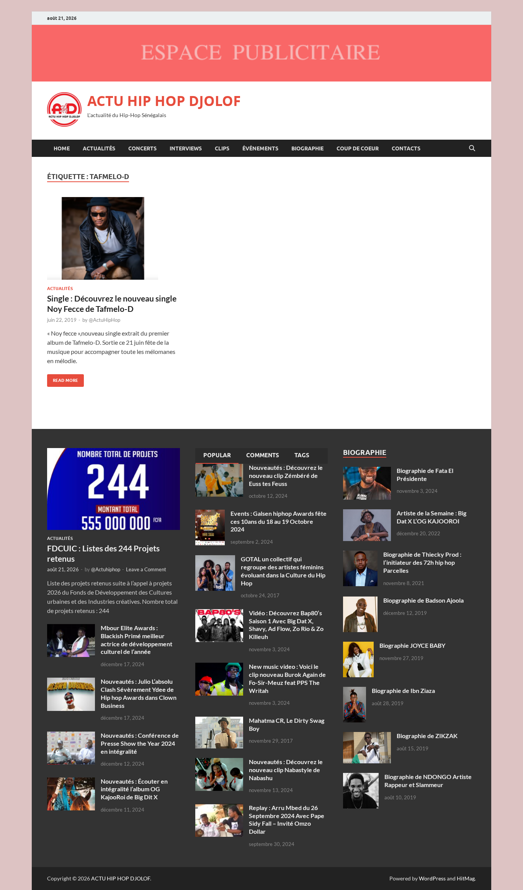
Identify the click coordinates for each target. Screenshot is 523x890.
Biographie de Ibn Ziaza (403, 690)
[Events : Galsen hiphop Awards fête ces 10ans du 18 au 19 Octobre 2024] (210, 514)
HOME (62, 148)
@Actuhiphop (105, 569)
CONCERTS (142, 148)
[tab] (217, 456)
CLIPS (222, 148)
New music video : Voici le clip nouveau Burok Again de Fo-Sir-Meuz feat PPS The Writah (287, 678)
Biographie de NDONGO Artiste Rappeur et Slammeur (428, 780)
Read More (62, 378)
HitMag (466, 878)
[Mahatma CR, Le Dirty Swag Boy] (219, 721)
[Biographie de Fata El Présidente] (367, 471)
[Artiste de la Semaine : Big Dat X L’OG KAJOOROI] (367, 513)
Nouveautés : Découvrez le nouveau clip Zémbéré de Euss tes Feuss (286, 475)
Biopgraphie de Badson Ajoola (423, 600)
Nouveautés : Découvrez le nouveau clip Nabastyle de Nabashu (286, 769)
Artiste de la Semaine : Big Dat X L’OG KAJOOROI (431, 517)
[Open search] (472, 148)
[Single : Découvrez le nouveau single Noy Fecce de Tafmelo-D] (113, 238)
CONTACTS (406, 148)
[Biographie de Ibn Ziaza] (354, 691)
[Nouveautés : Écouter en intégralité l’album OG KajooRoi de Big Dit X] (71, 782)
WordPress (432, 878)
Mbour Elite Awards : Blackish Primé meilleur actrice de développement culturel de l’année (136, 639)
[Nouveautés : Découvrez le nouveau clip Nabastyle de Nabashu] (219, 762)
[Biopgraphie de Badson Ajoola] (360, 601)
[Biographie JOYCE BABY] (358, 646)
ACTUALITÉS (99, 148)
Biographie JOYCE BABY (412, 645)
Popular (217, 455)
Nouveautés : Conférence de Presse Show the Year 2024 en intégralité (140, 743)
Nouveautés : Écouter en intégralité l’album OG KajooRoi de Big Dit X (134, 789)
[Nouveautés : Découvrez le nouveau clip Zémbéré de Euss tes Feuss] (219, 468)
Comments (262, 455)
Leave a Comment (146, 569)
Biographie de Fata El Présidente (425, 474)
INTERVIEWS (186, 148)
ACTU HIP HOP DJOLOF (164, 100)
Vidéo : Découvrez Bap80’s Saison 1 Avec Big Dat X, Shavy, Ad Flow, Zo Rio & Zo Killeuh (286, 624)
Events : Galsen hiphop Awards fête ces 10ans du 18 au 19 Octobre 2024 (278, 521)
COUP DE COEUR (358, 148)
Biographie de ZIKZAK (427, 735)
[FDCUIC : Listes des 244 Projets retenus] (113, 452)
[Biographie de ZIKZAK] (367, 736)
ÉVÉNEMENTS (260, 148)
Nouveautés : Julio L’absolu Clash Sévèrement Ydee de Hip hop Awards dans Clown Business (139, 693)
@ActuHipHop (104, 320)
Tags (301, 455)
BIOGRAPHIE (307, 148)
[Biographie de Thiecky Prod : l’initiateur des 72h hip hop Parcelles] (360, 555)
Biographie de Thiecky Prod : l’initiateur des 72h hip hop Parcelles (422, 562)
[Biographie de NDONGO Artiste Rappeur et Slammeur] (361, 777)
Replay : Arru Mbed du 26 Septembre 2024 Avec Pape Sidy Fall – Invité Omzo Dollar (286, 819)
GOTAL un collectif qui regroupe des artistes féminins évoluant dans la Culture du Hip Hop (283, 570)
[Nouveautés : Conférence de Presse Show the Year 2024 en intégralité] (71, 736)
